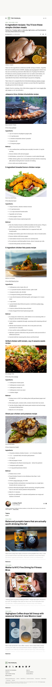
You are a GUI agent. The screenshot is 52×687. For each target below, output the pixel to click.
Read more (7, 561)
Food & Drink (8, 519)
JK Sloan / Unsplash (9, 65)
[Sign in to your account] (44, 18)
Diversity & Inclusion (30, 678)
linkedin (46, 503)
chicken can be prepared (31, 69)
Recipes (7, 515)
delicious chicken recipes (38, 81)
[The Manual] (14, 18)
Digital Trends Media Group (10, 678)
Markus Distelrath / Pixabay (10, 125)
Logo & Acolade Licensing (10, 673)
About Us (28, 670)
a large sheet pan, (18, 480)
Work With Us (23, 678)
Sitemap (13, 680)
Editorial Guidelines (29, 672)
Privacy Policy (43, 678)
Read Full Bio (15, 509)
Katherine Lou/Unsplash (10, 278)
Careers (17, 678)
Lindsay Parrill (9, 34)
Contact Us (7, 672)
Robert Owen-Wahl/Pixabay (10, 198)
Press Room (8, 680)
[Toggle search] (46, 18)
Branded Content (8, 675)
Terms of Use (37, 678)
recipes (31, 88)
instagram (44, 503)
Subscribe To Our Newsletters (10, 670)
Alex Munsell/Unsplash (9, 444)
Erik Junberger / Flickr (9, 374)
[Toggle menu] (6, 18)
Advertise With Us (29, 673)
